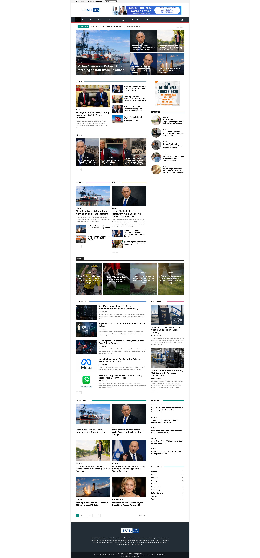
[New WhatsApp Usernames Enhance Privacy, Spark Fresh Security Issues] (86, 381)
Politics (134, 43)
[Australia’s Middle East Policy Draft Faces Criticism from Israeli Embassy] (117, 89)
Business (81, 62)
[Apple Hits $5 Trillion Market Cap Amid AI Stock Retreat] (86, 329)
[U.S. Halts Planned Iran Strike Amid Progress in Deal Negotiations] (111, 152)
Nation (78, 109)
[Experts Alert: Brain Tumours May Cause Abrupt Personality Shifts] (156, 145)
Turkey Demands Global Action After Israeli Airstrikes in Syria (133, 119)
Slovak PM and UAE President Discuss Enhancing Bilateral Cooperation (135, 243)
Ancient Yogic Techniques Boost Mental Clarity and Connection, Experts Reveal (173, 170)
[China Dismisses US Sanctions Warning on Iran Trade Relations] (103, 52)
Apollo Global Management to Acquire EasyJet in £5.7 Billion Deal (98, 238)
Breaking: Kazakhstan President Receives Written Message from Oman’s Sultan (135, 98)
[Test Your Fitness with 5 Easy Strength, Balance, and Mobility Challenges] (156, 133)
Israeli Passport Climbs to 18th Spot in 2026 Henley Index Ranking (166, 330)
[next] (181, 26)
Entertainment (117, 500)
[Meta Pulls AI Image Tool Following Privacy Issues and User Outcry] (86, 364)
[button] (181, 19)
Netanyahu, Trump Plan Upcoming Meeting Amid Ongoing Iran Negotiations (134, 108)
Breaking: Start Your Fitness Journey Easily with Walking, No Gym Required (173, 121)
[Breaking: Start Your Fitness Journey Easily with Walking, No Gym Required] (170, 41)
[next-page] (80, 169)
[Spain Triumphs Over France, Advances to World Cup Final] (116, 279)
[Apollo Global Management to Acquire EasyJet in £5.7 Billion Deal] (81, 239)
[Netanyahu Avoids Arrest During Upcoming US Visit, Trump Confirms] (93, 96)
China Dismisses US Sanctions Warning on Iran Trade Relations (92, 212)
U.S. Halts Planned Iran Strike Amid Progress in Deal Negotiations (111, 162)
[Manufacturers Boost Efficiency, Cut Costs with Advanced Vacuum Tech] (167, 358)
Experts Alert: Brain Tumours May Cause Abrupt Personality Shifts (173, 146)
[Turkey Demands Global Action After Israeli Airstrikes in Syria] (117, 119)
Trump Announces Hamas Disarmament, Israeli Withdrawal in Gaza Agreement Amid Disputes (135, 161)
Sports (89, 273)
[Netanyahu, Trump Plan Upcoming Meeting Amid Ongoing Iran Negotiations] (117, 109)
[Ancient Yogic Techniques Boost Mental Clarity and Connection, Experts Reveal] (156, 169)
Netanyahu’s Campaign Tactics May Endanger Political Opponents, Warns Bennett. (120, 26)
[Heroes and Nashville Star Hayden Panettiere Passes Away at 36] (129, 487)
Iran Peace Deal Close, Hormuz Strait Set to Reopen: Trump (166, 432)
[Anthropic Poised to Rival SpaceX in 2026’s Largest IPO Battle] (170, 64)
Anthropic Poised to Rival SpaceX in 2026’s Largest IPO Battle (99, 227)
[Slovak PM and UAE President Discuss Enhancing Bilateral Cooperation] (117, 244)
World (87, 157)
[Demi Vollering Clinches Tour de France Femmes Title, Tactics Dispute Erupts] (89, 279)
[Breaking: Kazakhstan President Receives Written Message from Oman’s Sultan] (117, 99)
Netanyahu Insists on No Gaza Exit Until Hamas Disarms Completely (87, 162)
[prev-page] (77, 169)
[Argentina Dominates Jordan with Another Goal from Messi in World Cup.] (171, 279)
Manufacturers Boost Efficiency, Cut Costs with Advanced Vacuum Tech (167, 373)
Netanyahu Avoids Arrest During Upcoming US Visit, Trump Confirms (92, 115)
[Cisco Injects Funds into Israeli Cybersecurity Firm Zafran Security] (86, 347)
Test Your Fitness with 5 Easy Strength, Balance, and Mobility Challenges (173, 133)
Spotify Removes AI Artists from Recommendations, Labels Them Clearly (118, 307)
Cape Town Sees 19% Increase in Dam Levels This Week (166, 442)
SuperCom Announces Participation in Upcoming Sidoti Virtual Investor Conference (167, 410)
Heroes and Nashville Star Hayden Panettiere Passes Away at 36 (128, 504)
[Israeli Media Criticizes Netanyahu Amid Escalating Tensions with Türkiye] (143, 41)
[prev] (178, 26)
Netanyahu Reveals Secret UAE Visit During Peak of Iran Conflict (166, 453)
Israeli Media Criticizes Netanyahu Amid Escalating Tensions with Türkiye (126, 213)
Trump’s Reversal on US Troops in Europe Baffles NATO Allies (165, 421)
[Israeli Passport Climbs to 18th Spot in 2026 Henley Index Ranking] (167, 315)
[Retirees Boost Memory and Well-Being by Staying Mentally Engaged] (156, 157)
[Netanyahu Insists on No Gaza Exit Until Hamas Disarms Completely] (87, 152)
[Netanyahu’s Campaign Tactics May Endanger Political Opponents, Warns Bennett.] (143, 64)
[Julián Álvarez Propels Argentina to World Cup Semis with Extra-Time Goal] (143, 279)
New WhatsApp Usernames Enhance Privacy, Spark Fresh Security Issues (120, 376)
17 (94, 515)
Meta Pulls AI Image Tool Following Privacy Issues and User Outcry (119, 360)
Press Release (156, 335)
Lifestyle (162, 43)
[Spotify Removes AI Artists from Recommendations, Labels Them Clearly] (86, 312)
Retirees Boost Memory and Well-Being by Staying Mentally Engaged (173, 158)
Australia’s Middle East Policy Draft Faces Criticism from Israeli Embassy (135, 88)
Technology (103, 311)
